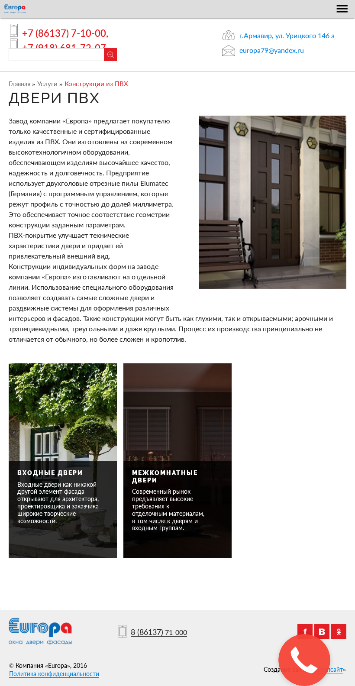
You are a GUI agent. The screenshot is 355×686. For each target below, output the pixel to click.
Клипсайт (329, 669)
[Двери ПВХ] (272, 202)
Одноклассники (338, 631)
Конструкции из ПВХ (96, 83)
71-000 (159, 632)
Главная (19, 83)
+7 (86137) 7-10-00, (65, 33)
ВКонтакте (321, 631)
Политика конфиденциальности (54, 673)
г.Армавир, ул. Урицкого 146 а (287, 35)
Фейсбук (305, 631)
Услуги (47, 83)
